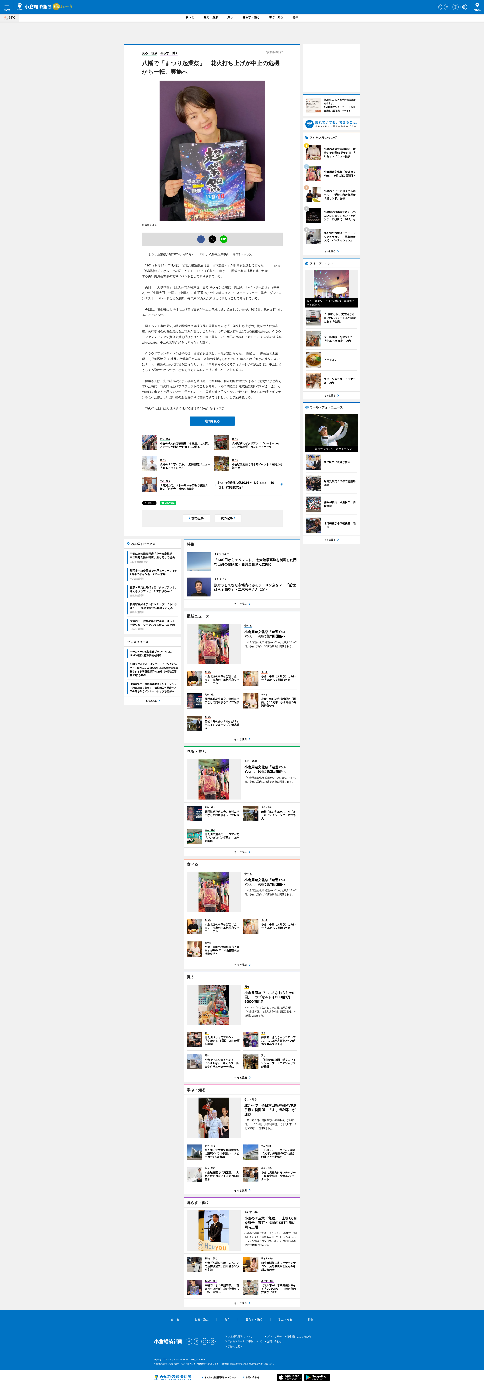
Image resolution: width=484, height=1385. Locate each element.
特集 (295, 17)
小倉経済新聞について (240, 1336)
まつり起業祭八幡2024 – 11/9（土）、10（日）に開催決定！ (245, 485)
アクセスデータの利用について (245, 1341)
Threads (464, 7)
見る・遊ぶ (211, 17)
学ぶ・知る (276, 17)
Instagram (455, 7)
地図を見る (212, 421)
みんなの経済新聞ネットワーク (172, 1377)
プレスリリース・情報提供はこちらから (289, 1336)
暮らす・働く (251, 17)
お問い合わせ (274, 1341)
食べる (190, 17)
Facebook (439, 7)
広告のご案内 (235, 1346)
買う (230, 17)
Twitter (447, 7)
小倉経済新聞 (34, 6)
